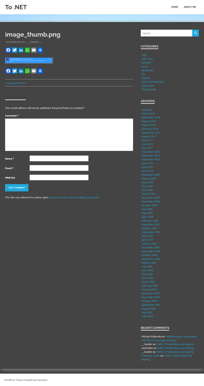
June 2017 (147, 144)
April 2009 (147, 189)
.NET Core (147, 58)
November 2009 (151, 174)
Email (9, 168)
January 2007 (149, 243)
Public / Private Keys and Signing (174, 344)
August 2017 (149, 136)
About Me (190, 7)
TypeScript (148, 85)
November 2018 (151, 117)
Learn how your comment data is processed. (74, 197)
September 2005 (151, 304)
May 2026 (147, 109)
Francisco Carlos (151, 355)
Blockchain (147, 70)
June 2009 (147, 182)
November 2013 (151, 159)
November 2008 (151, 201)
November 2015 (151, 155)
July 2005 (147, 312)
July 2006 (147, 266)
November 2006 (151, 251)
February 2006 (150, 285)
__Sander (33, 41)
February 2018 (150, 128)
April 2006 (147, 277)
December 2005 (151, 293)
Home (174, 7)
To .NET (16, 7)
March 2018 (148, 124)
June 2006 (147, 270)
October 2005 (149, 300)
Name (9, 158)
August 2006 (149, 262)
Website (10, 177)
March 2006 (148, 281)
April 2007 (147, 239)
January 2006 (149, 289)
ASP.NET (147, 62)
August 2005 (149, 308)
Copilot (146, 77)
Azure (145, 66)
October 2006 (149, 254)
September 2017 (151, 132)
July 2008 (147, 209)
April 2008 (147, 216)
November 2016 (151, 151)
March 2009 (148, 193)
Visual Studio (149, 89)
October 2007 (149, 228)
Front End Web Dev (153, 81)
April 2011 (147, 166)
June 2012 (147, 163)
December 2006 (151, 247)
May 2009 (147, 186)
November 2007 (151, 224)
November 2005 (151, 297)
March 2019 (148, 113)
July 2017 (147, 140)
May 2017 (147, 147)
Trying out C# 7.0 (16, 82)
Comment (12, 115)
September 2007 (151, 231)
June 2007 (147, 235)
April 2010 (147, 170)
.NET (144, 54)
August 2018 (149, 121)
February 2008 (150, 220)
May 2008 (147, 212)
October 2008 (149, 205)
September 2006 (151, 258)
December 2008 (151, 197)
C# (143, 74)
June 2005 (147, 316)
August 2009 (149, 178)
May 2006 (147, 274)
